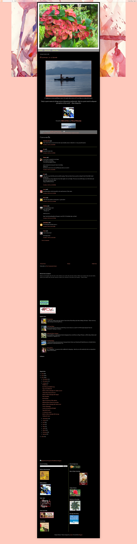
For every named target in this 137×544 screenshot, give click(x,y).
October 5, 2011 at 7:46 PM (49, 153)
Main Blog (55, 50)
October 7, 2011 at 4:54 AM (49, 237)
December (45, 379)
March (44, 430)
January (45, 434)
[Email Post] (64, 131)
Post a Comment (45, 240)
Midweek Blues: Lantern (52, 333)
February (45, 432)
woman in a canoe (75, 132)
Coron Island (46, 132)
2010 (43, 436)
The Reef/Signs (50, 340)
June (44, 424)
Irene (44, 230)
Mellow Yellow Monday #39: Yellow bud (51, 404)
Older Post (94, 263)
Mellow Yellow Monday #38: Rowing (50, 414)
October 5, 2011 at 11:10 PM (49, 193)
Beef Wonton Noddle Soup (48, 386)
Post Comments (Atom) (51, 266)
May (44, 426)
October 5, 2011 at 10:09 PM (49, 185)
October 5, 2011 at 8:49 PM (49, 169)
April (44, 428)
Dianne (44, 157)
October (45, 383)
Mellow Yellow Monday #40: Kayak (50, 394)
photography (59, 132)
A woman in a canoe (48, 57)
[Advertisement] (68, 252)
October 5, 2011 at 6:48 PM (49, 144)
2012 (43, 375)
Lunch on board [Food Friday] (49, 408)
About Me (47, 50)
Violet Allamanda (46, 406)
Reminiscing (50, 319)
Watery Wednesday (67, 132)
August (44, 420)
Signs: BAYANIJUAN (47, 388)
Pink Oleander (45, 396)
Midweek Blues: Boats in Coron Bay (50, 402)
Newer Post (43, 263)
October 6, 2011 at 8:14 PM (49, 226)
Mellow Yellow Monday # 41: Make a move (52, 390)
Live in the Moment (63, 7)
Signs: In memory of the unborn (49, 400)
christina (45, 206)
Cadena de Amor (46, 416)
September (45, 418)
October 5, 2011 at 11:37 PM (49, 218)
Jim (44, 149)
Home (40, 50)
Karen (44, 197)
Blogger (80, 534)
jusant (71, 534)
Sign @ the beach (46, 410)
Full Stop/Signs (50, 326)
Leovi (44, 189)
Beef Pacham (45, 398)
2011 (43, 377)
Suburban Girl (46, 140)
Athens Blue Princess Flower (49, 392)
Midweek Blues (53, 132)
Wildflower (45, 384)
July (44, 422)
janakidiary (45, 222)
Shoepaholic (50, 347)
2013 (43, 373)
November (45, 381)
